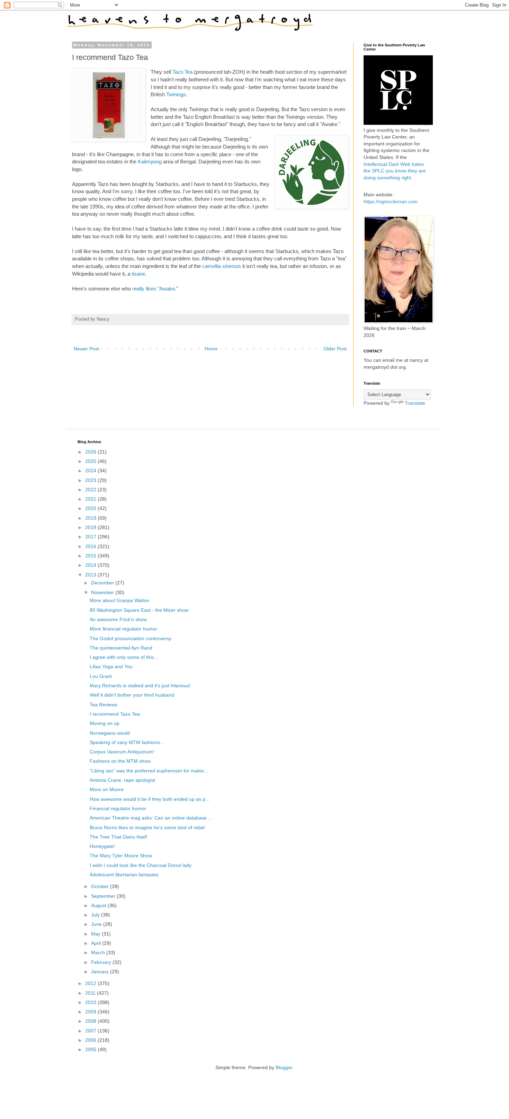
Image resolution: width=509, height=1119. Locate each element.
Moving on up (104, 723)
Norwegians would (110, 733)
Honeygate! (102, 846)
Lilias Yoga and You (111, 666)
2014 (91, 565)
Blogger (284, 1067)
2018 (91, 527)
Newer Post (86, 348)
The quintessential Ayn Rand (121, 648)
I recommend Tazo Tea (115, 714)
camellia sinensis (221, 266)
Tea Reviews (103, 704)
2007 (91, 1030)
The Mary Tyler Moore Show (121, 855)
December (103, 582)
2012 (91, 983)
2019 (91, 518)
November (103, 592)
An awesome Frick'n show (118, 619)
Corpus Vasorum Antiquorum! (122, 751)
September (104, 896)
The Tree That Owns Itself (118, 837)
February (102, 962)
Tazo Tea (182, 72)
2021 (91, 499)
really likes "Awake (153, 289)
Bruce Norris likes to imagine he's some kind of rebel (147, 827)
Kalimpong (150, 161)
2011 (91, 993)
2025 (91, 461)
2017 (91, 536)
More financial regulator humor (123, 629)
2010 (91, 1002)
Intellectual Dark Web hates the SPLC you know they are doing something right (395, 170)
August (99, 905)
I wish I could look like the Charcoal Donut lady (140, 865)
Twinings (176, 94)
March (98, 952)
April (96, 943)
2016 (91, 546)
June (97, 924)
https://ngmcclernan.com (391, 201)
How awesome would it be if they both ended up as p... (149, 799)
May (96, 934)
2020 (91, 508)
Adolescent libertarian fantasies (124, 874)
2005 (91, 1049)
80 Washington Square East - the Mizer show (139, 610)
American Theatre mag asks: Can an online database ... (151, 818)
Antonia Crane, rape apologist (122, 780)
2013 (91, 575)
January (100, 971)
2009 (91, 1011)
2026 (91, 452)
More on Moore (107, 789)
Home (211, 348)
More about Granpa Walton (119, 600)
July (96, 914)
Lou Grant (101, 676)
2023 (91, 480)
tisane (138, 274)
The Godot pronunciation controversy (130, 638)
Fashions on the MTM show (120, 761)
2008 (91, 1021)
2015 (91, 555)
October (100, 886)
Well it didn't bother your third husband (132, 695)
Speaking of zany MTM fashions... (127, 742)
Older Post (335, 348)
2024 (91, 470)
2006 (91, 1040)
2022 (91, 489)
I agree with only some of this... (124, 657)
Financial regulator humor (118, 808)
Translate (415, 403)
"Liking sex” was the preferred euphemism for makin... (149, 770)
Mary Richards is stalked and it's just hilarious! (140, 685)
